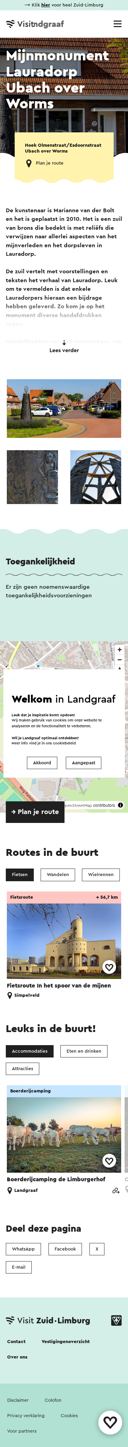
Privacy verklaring (26, 1415)
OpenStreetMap (77, 805)
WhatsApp (23, 1249)
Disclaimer (18, 1400)
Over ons (17, 1357)
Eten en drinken (84, 1051)
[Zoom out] (120, 660)
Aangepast (83, 763)
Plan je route (49, 163)
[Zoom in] (120, 650)
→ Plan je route (35, 812)
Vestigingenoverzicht (66, 1341)
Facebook (65, 1249)
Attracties (22, 1068)
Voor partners (22, 1431)
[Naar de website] (115, 1191)
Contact (16, 1341)
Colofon (53, 1400)
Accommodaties (29, 1051)
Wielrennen (101, 874)
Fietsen (20, 874)
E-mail (19, 1267)
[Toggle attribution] (120, 805)
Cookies (69, 1415)
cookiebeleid (64, 743)
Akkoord (42, 763)
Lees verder (64, 350)
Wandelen (58, 874)
